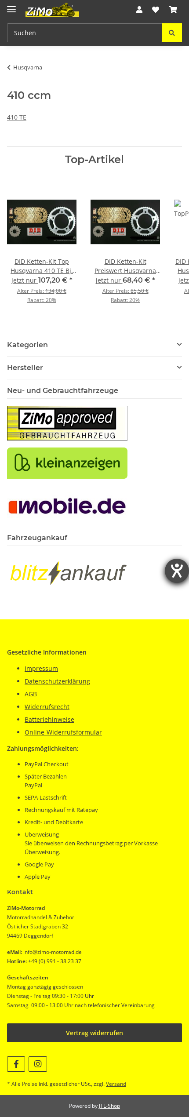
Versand (116, 1084)
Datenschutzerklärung (57, 681)
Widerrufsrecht (47, 706)
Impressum (41, 668)
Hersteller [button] (25, 368)
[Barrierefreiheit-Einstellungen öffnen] (177, 571)
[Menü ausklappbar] (11, 5)
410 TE (16, 117)
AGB (31, 694)
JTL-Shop (109, 1106)
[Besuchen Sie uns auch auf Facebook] (16, 1064)
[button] (139, 9)
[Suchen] (172, 32)
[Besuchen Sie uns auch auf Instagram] (38, 1064)
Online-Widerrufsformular (63, 732)
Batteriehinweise (49, 719)
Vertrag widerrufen (94, 1033)
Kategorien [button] (27, 345)
